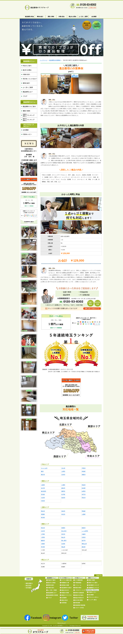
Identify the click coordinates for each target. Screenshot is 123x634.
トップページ (43, 60)
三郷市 (43, 485)
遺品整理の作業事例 (54, 60)
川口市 (63, 468)
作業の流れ (62, 16)
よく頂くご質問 (83, 16)
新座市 (84, 528)
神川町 (43, 517)
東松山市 (84, 543)
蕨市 (42, 471)
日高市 (84, 537)
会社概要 (93, 16)
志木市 (43, 531)
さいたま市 (44, 468)
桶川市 (43, 474)
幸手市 (84, 494)
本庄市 (63, 514)
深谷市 (63, 511)
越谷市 (63, 488)
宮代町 (43, 494)
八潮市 (63, 485)
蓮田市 (63, 491)
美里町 (43, 514)
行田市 (43, 500)
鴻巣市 (84, 474)
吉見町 (63, 543)
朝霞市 (63, 528)
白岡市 (84, 491)
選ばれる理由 (72, 16)
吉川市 (43, 488)
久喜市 (43, 497)
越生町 (84, 547)
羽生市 (84, 497)
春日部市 (43, 491)
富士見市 (63, 531)
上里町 (84, 514)
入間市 (43, 537)
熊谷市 (43, 511)
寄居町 (84, 511)
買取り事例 (51, 16)
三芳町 (43, 534)
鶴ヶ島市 (63, 540)
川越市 (84, 534)
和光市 (43, 528)
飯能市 (43, 540)
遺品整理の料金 (29, 16)
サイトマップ (61, 623)
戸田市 (84, 468)
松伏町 (84, 488)
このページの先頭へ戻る (98, 575)
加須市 (63, 497)
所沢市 (63, 534)
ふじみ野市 (85, 531)
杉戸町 (63, 494)
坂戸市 (84, 540)
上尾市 (63, 471)
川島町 (43, 543)
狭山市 (63, 537)
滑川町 (43, 547)
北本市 (63, 474)
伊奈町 (84, 471)
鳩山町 (63, 547)
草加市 (84, 485)
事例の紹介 (40, 16)
